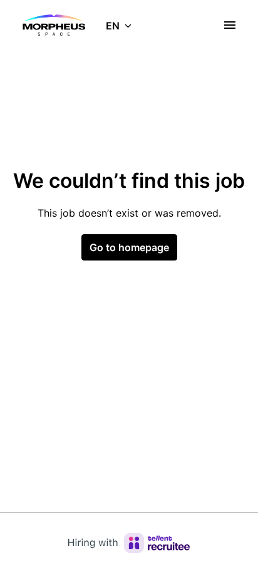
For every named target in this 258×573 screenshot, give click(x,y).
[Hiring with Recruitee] (129, 543)
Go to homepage (129, 247)
